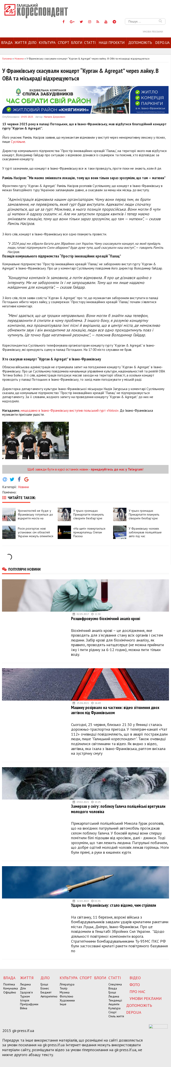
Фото (135, 984)
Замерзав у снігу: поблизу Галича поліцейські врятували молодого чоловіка (118, 808)
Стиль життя (116, 1016)
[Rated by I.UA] (158, 1027)
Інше (63, 1004)
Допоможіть (140, 42)
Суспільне (18, 141)
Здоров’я (26, 992)
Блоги (76, 42)
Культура (47, 42)
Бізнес (45, 988)
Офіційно (9, 992)
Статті (90, 42)
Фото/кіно (66, 996)
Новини (23, 487)
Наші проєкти (111, 42)
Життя (20, 42)
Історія (24, 1000)
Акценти (113, 1004)
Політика (9, 984)
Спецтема (115, 984)
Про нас (137, 991)
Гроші (44, 984)
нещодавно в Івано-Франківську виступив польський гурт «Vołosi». (70, 410)
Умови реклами (153, 31)
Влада (7, 42)
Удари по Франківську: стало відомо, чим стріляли (113, 905)
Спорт (63, 42)
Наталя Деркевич (54, 116)
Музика (64, 992)
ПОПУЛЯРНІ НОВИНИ (24, 569)
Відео (135, 977)
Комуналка (10, 988)
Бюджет (46, 992)
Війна (23, 1008)
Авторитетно (49, 996)
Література (67, 984)
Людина (25, 984)
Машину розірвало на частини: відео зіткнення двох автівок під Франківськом (115, 710)
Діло (32, 42)
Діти (23, 988)
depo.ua (162, 42)
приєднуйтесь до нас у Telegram (116, 469)
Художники (67, 1000)
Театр (63, 988)
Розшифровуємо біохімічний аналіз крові (105, 618)
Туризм (25, 996)
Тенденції (115, 1000)
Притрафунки (29, 1004)
